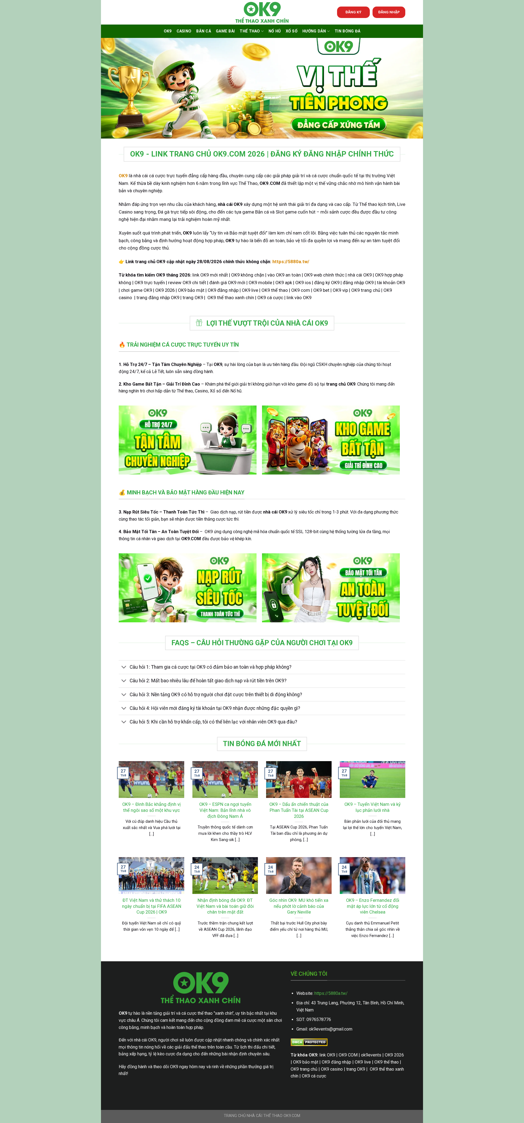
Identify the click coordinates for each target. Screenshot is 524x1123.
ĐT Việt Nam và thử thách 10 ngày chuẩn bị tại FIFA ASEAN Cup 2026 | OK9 (151, 906)
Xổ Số (291, 31)
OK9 (168, 31)
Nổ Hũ (275, 31)
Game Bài (225, 31)
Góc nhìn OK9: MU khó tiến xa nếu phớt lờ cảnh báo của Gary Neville (298, 906)
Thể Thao (250, 31)
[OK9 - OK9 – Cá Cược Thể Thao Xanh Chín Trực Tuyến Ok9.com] (262, 12)
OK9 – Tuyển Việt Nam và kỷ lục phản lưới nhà (372, 807)
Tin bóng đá (347, 31)
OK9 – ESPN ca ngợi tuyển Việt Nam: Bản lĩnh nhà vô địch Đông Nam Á (225, 810)
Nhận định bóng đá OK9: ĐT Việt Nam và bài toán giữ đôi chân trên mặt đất (225, 906)
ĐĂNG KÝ (353, 12)
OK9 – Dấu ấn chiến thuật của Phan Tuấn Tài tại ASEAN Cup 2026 (298, 810)
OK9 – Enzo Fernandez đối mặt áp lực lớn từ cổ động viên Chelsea (372, 906)
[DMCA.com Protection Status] (309, 1041)
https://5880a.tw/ (331, 993)
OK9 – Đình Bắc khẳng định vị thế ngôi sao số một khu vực (151, 807)
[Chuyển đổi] (124, 668)
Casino (184, 31)
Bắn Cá (203, 31)
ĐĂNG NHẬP (389, 12)
